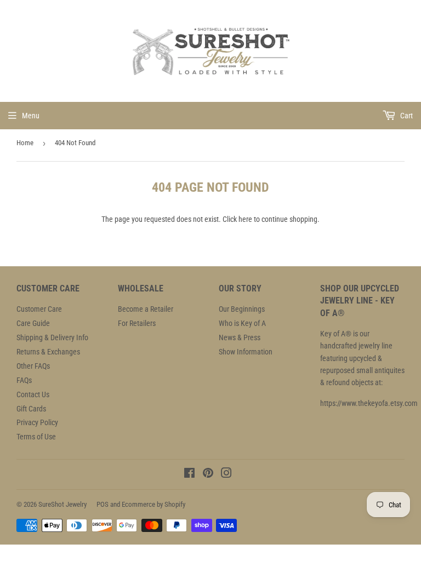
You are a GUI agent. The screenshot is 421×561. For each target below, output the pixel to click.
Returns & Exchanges (48, 351)
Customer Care (39, 309)
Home (24, 143)
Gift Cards (31, 408)
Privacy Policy (37, 422)
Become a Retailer (145, 309)
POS (102, 504)
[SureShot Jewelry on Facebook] (189, 474)
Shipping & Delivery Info (52, 337)
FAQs (24, 380)
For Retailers (137, 323)
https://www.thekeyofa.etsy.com (369, 403)
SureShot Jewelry (62, 504)
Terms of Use (36, 436)
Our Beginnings (242, 309)
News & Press (239, 337)
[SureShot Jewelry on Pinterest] (208, 474)
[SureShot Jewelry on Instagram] (226, 474)
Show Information (245, 351)
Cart (406, 115)
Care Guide (33, 323)
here (245, 219)
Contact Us (32, 394)
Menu (30, 115)
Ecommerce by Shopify (153, 504)
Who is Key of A (242, 323)
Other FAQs (33, 366)
